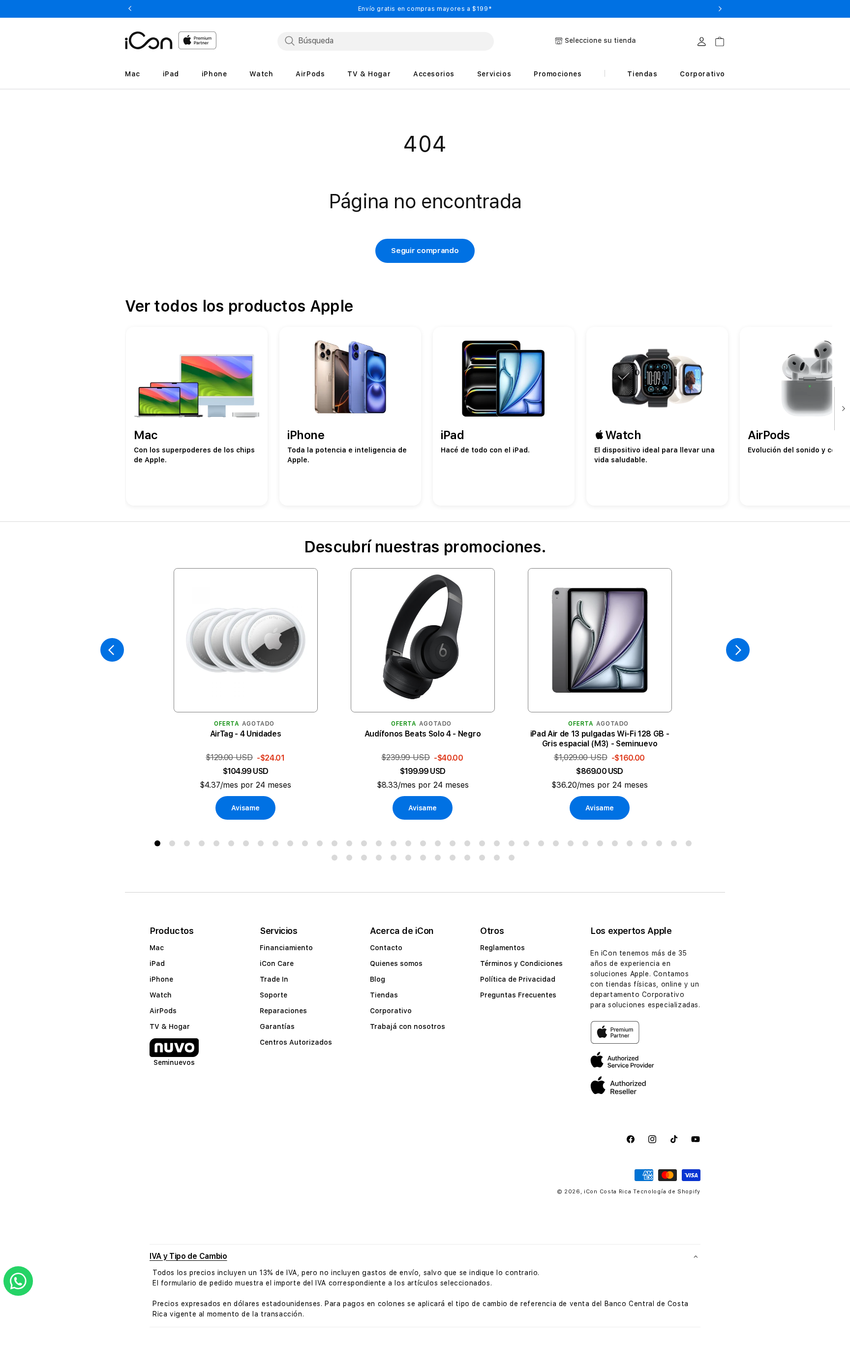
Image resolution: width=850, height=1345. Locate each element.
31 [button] (602, 845)
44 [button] (425, 860)
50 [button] (513, 860)
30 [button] (587, 845)
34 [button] (646, 845)
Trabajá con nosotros (407, 1026)
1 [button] (159, 845)
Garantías (277, 1026)
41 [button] (381, 860)
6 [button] (233, 845)
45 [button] (440, 860)
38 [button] (336, 860)
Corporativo (391, 1011)
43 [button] (410, 860)
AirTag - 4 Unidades (245, 733)
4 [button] (204, 845)
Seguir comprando (424, 250)
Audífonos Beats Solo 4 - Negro (422, 733)
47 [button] (469, 860)
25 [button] (513, 845)
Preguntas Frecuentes (518, 995)
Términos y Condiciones (521, 963)
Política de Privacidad (517, 979)
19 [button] (425, 845)
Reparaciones (283, 1011)
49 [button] (499, 860)
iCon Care (277, 963)
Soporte (273, 995)
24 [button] (499, 845)
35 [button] (661, 845)
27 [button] (543, 845)
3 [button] (189, 845)
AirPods (163, 1011)
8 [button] (263, 845)
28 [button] (558, 845)
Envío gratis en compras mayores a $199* (425, 8)
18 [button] (410, 845)
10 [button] (292, 845)
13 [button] (336, 845)
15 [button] (366, 845)
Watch (161, 995)
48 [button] (484, 860)
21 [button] (454, 845)
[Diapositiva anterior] (112, 650)
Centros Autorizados (296, 1042)
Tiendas (384, 995)
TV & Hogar (170, 1026)
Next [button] (720, 9)
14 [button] (351, 845)
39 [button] (351, 860)
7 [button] (248, 845)
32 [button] (617, 845)
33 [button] (632, 845)
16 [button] (381, 845)
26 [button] (528, 845)
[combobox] (385, 41)
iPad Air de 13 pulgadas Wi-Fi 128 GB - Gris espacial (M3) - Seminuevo (599, 738)
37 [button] (691, 845)
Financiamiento (286, 948)
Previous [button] (130, 9)
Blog (377, 979)
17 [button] (395, 845)
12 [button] (322, 845)
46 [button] (454, 860)
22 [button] (469, 845)
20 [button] (440, 845)
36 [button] (676, 845)
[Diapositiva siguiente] (841, 409)
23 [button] (484, 845)
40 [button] (366, 860)
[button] (425, 1256)
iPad (157, 963)
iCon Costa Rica (608, 1191)
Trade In (274, 979)
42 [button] (395, 860)
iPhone (161, 979)
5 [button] (218, 845)
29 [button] (572, 845)
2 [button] (174, 845)
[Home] (149, 40)
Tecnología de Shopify (666, 1191)
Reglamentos (502, 948)
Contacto (386, 948)
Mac (157, 948)
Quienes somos (396, 963)
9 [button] (277, 845)
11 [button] (307, 845)
